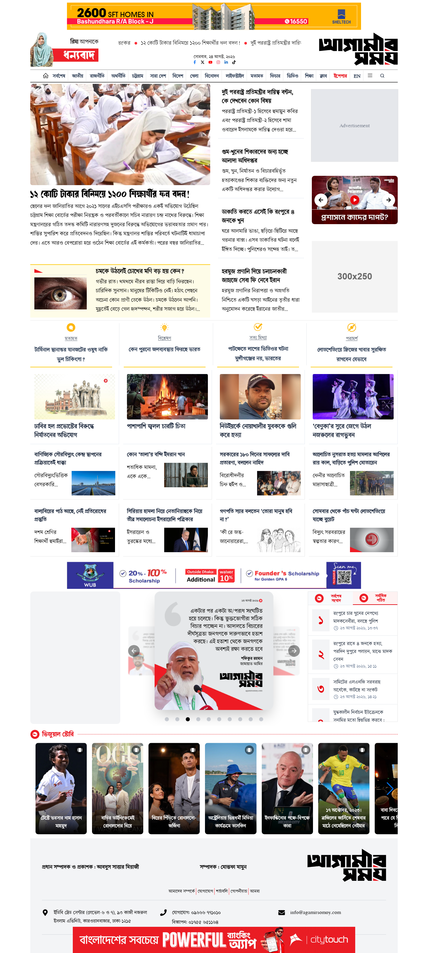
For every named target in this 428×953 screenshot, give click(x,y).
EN (357, 76)
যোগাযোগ (205, 891)
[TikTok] (234, 62)
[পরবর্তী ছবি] (294, 651)
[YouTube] (210, 62)
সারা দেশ (158, 76)
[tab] (330, 598)
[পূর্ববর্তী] (321, 200)
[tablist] (352, 598)
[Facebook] (195, 62)
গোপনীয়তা (239, 891)
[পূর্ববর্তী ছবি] (134, 651)
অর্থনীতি (118, 76)
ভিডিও (292, 76)
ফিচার (275, 76)
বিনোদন (212, 76)
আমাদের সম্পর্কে (182, 891)
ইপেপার (340, 76)
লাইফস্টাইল (235, 76)
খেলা (194, 76)
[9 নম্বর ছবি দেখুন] (251, 719)
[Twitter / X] (203, 62)
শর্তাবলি (222, 891)
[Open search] (383, 76)
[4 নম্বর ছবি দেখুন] (198, 719)
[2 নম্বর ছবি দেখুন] (177, 719)
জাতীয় (77, 76)
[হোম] (44, 75)
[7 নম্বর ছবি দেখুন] (230, 719)
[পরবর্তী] (388, 200)
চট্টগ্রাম (137, 76)
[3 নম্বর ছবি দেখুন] (188, 719)
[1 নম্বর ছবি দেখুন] (167, 719)
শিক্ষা (309, 76)
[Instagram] (218, 62)
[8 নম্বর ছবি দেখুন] (240, 719)
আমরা (255, 891)
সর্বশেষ (59, 76)
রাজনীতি (97, 76)
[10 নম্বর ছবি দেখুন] (261, 719)
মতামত (257, 76)
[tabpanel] (352, 663)
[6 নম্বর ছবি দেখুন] (219, 719)
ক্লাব (323, 76)
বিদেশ (178, 76)
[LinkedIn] (226, 62)
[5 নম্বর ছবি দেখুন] (209, 719)
